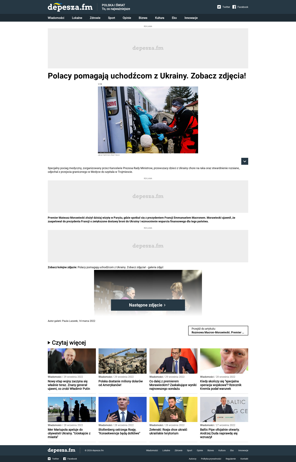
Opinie (127, 18)
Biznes (143, 18)
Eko (174, 18)
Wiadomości (56, 18)
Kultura (159, 18)
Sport (111, 18)
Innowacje (191, 18)
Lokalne (77, 18)
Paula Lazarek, (70, 320)
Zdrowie (95, 18)
